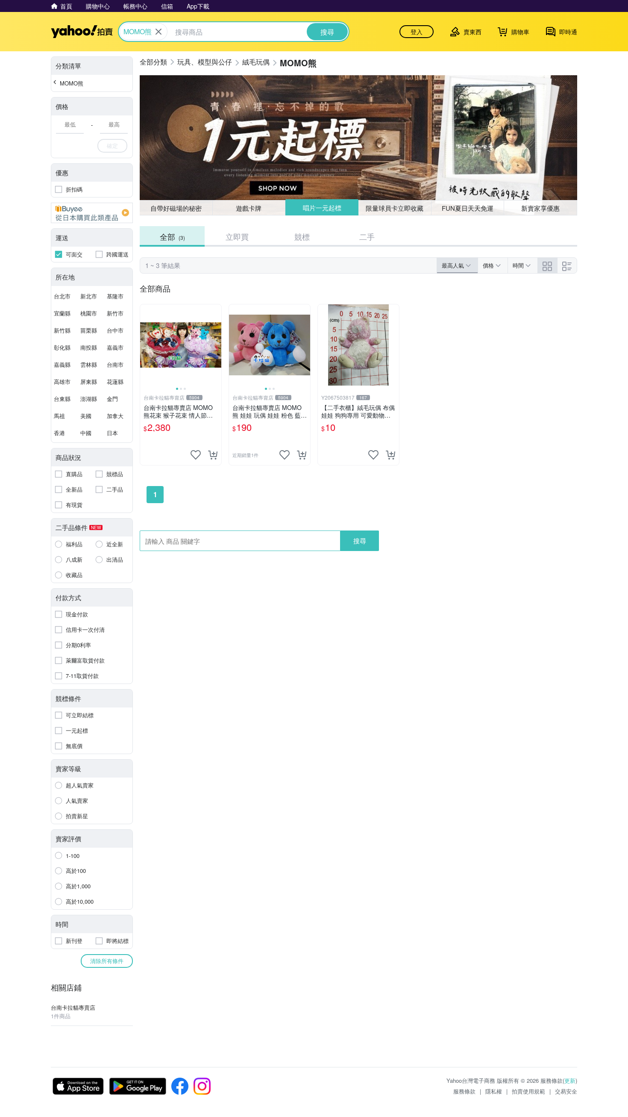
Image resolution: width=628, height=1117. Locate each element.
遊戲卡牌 (248, 207)
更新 (569, 1080)
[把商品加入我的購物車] (213, 455)
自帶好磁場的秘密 (176, 207)
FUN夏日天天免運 (467, 207)
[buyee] (92, 213)
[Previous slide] (145, 345)
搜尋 (359, 540)
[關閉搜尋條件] (158, 32)
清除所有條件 (106, 961)
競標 (302, 236)
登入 (417, 31)
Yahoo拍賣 (82, 31)
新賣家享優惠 (540, 207)
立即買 (237, 236)
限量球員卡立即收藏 (394, 207)
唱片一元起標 (322, 207)
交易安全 (566, 1091)
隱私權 (493, 1091)
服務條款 (464, 1091)
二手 (367, 236)
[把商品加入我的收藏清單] (196, 455)
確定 (112, 145)
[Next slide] (215, 345)
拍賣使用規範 (528, 1091)
